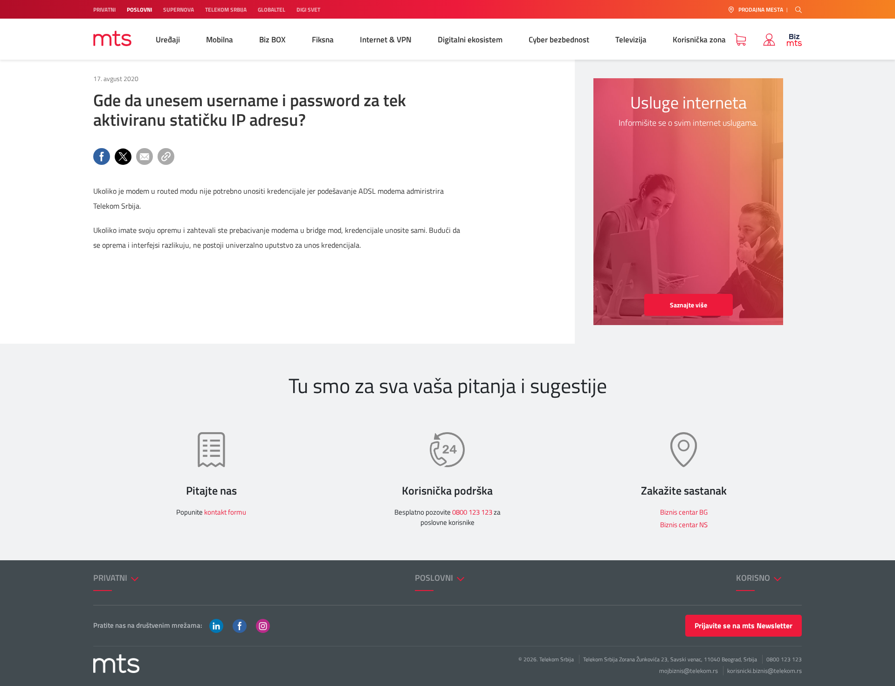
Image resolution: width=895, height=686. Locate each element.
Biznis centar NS (684, 524)
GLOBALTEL (271, 9)
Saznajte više (688, 305)
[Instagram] (263, 625)
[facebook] (240, 625)
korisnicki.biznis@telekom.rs (764, 670)
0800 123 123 (472, 512)
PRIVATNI (104, 9)
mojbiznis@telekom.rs (688, 670)
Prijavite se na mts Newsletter (743, 625)
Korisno (754, 577)
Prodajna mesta (760, 9)
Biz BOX (272, 40)
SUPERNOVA (178, 9)
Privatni (111, 577)
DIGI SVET (308, 9)
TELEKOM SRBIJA (226, 9)
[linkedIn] (216, 625)
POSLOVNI (139, 9)
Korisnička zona (699, 40)
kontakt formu (225, 512)
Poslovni (435, 577)
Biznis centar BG (684, 512)
